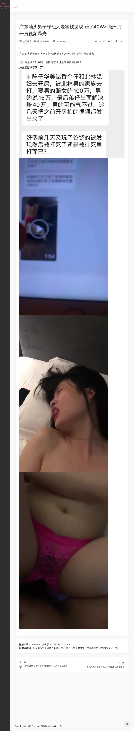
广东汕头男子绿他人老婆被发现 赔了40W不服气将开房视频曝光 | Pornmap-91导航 (75, 647)
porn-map (61, 41)
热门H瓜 (26, 41)
